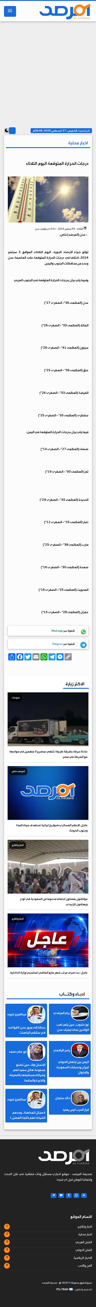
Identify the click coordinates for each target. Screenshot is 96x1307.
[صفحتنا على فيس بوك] (69, 1195)
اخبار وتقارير (84, 1227)
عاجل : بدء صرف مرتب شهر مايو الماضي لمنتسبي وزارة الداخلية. (48, 972)
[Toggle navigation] (10, 11)
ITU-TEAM (62, 1289)
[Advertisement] (48, 73)
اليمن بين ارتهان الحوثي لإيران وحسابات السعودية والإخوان (72, 1067)
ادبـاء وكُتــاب (72, 994)
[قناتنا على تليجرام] (53, 1195)
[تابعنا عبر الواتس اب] (76, 1195)
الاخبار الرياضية (82, 1258)
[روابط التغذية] (84, 1195)
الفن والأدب (85, 1266)
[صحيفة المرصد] (63, 11)
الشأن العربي (83, 1242)
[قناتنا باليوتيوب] (61, 1195)
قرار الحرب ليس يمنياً (76, 1110)
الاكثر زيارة (74, 684)
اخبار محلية (85, 1234)
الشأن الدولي (83, 1250)
